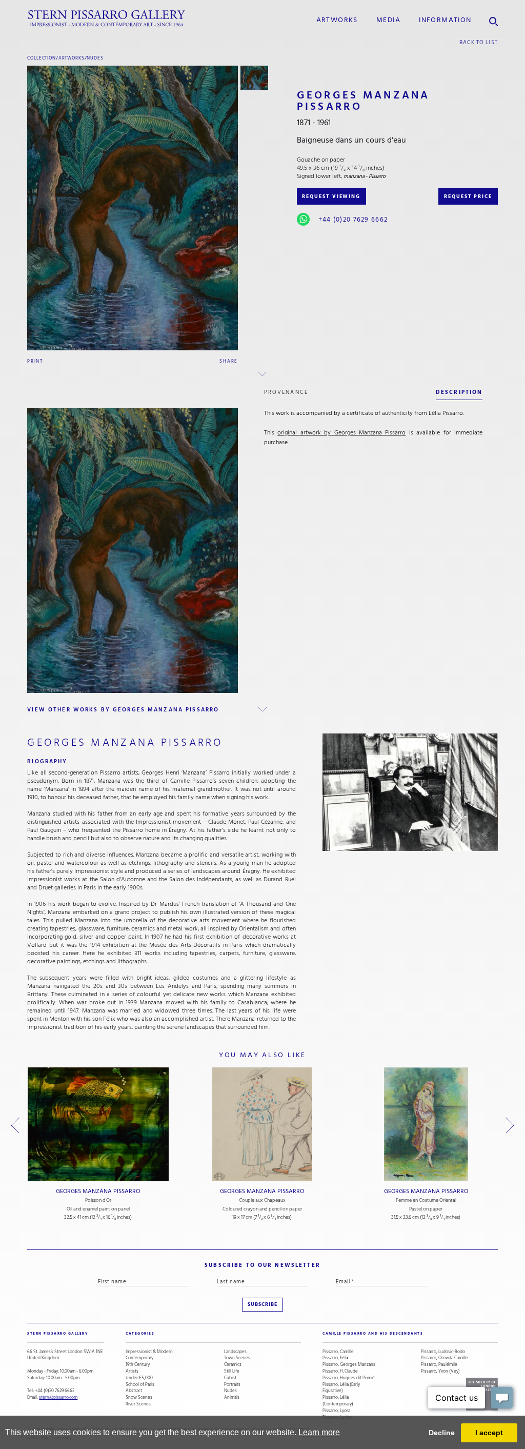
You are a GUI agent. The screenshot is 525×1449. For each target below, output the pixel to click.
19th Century (138, 1364)
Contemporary (139, 1358)
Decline (442, 1432)
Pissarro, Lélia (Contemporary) (337, 1400)
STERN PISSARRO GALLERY (57, 1334)
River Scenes (138, 1404)
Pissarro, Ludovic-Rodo (443, 1351)
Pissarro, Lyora (336, 1410)
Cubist (230, 1378)
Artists (132, 1371)
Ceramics (232, 1364)
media (388, 20)
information (445, 20)
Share (228, 361)
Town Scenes (237, 1358)
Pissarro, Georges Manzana (348, 1364)
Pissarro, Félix (335, 1358)
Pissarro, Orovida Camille (444, 1358)
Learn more (319, 1432)
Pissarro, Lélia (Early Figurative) (341, 1388)
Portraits (232, 1384)
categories (140, 1334)
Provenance (286, 392)
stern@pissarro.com (58, 1397)
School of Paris (140, 1384)
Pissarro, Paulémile (439, 1364)
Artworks (337, 20)
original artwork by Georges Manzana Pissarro (341, 433)
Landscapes (235, 1351)
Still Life (231, 1371)
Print (35, 361)
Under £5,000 (139, 1378)
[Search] (493, 18)
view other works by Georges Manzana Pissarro (123, 709)
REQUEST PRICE (468, 196)
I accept (489, 1432)
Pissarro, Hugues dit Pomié (348, 1378)
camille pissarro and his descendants (372, 1334)
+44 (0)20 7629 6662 (353, 219)
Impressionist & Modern (149, 1351)
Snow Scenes (139, 1397)
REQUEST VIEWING (331, 196)
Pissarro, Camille (338, 1351)
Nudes (95, 58)
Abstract (134, 1390)
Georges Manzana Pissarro (98, 1191)
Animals (231, 1397)
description (459, 392)
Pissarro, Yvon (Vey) (440, 1371)
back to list (478, 42)
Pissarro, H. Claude (340, 1371)
